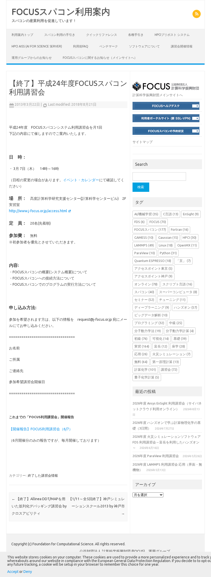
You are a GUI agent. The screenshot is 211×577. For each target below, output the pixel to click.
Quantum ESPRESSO (152, 260)
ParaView (144, 253)
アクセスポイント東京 (153, 268)
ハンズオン (185, 307)
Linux (166, 245)
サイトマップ (143, 142)
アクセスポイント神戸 (153, 276)
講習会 (169, 369)
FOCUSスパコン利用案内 (61, 11)
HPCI (189, 237)
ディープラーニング (151, 307)
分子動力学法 (147, 331)
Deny (27, 572)
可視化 (160, 338)
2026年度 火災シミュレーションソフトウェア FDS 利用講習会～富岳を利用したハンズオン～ (167, 442)
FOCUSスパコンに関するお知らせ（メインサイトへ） (100, 57)
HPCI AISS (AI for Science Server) (37, 46)
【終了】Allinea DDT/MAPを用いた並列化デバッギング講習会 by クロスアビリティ (39, 506)
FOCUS (158, 222)
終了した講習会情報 (43, 475)
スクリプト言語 (177, 284)
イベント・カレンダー (81, 180)
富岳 (160, 346)
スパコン (144, 292)
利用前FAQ (80, 46)
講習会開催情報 (181, 46)
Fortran (179, 229)
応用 (140, 354)
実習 (141, 346)
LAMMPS (144, 245)
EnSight (191, 214)
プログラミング (149, 323)
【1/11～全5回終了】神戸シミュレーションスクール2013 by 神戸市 (96, 506)
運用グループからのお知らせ (32, 57)
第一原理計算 (165, 362)
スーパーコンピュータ (178, 292)
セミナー (144, 299)
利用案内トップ (22, 34)
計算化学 (145, 369)
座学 (178, 346)
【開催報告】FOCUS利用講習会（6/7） (41, 429)
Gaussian (168, 237)
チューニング (172, 299)
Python (168, 253)
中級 (175, 323)
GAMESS (143, 237)
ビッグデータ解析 (151, 315)
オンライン (145, 284)
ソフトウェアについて (144, 46)
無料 (140, 362)
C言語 (170, 214)
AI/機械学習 (146, 214)
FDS (139, 222)
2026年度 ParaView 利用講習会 (156, 456)
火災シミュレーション (171, 354)
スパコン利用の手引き (59, 34)
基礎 (180, 338)
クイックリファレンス (101, 34)
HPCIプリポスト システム (172, 34)
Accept (13, 572)
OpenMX (187, 245)
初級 (140, 338)
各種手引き (136, 34)
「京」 (183, 260)
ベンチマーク (108, 46)
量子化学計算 (146, 377)
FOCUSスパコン (150, 229)
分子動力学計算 (180, 331)
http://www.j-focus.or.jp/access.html (38, 211)
